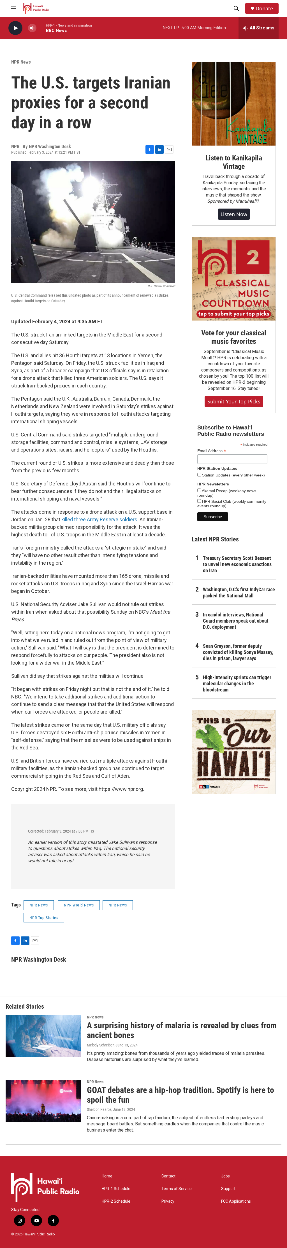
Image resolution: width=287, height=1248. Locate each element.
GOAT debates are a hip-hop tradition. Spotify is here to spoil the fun (180, 1095)
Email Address (211, 451)
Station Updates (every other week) (233, 475)
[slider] (41, 28)
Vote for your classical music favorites (233, 337)
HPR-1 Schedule (116, 1189)
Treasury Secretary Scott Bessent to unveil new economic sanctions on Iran (237, 564)
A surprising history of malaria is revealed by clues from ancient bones (182, 1030)
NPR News (21, 62)
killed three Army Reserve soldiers (99, 519)
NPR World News (79, 905)
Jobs (225, 1176)
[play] (15, 28)
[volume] (32, 28)
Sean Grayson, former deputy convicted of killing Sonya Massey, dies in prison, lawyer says (238, 652)
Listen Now (234, 214)
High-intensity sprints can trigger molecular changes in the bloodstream (237, 683)
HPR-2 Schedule (116, 1201)
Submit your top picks (233, 401)
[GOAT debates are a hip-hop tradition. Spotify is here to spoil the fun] (43, 1101)
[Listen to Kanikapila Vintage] (234, 104)
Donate (264, 8)
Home (107, 1176)
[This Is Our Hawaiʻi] (234, 752)
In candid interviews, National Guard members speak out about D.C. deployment (236, 621)
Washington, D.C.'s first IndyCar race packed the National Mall (239, 592)
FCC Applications (236, 1201)
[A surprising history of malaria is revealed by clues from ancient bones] (43, 1036)
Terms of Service (176, 1189)
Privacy (167, 1201)
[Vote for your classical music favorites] (234, 279)
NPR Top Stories (43, 917)
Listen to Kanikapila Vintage (233, 162)
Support (228, 1189)
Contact (168, 1176)
